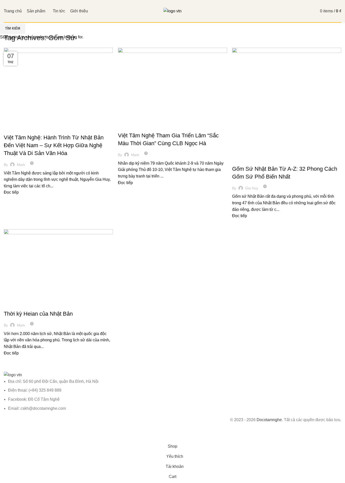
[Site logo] (172, 11)
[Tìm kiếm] (300, 11)
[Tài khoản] (291, 11)
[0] (309, 11)
